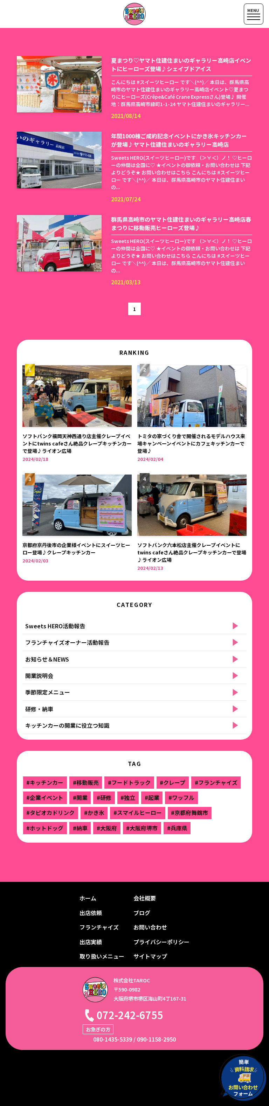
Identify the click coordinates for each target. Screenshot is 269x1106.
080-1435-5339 (112, 1039)
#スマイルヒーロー (137, 812)
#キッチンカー (44, 782)
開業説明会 (39, 675)
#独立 (127, 797)
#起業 (152, 797)
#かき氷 (94, 812)
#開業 (80, 797)
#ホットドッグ (44, 828)
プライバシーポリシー (161, 942)
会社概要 (144, 898)
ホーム (88, 898)
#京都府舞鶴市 (189, 812)
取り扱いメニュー (102, 956)
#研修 (104, 797)
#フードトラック (129, 782)
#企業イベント (44, 797)
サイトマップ (150, 956)
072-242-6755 (130, 1015)
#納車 (80, 828)
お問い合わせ (150, 927)
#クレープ (172, 782)
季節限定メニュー (47, 692)
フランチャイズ (99, 927)
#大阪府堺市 (142, 828)
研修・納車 (39, 709)
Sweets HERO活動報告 (55, 626)
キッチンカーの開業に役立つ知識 (67, 725)
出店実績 (91, 942)
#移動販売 (86, 782)
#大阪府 (107, 828)
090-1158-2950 (156, 1039)
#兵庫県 (177, 828)
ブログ (141, 912)
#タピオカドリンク (50, 812)
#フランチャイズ (216, 782)
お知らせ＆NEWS (47, 659)
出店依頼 (91, 912)
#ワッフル (181, 797)
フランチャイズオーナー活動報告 (67, 642)
